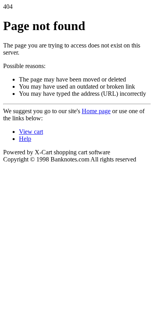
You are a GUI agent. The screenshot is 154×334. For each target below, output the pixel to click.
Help (25, 138)
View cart (31, 131)
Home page (96, 111)
